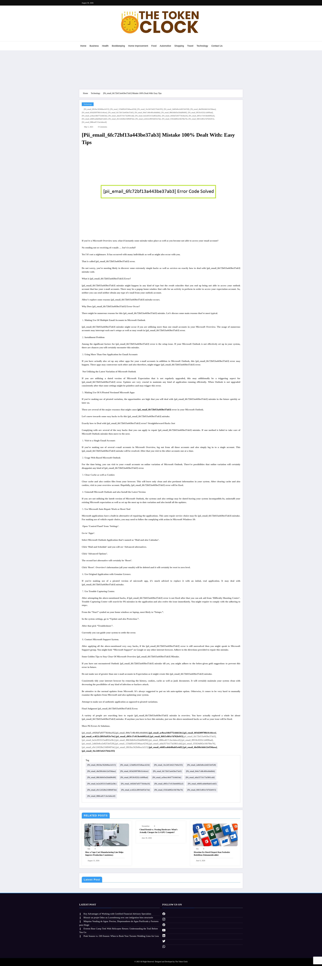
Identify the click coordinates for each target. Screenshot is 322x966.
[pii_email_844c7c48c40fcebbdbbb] (147, 112)
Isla (89, 849)
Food (153, 46)
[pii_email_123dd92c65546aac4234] (123, 109)
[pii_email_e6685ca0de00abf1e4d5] (94, 119)
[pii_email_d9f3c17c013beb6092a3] (201, 116)
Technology (202, 46)
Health (105, 46)
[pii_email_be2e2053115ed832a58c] (148, 116)
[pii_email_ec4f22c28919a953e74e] (148, 119)
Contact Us (217, 46)
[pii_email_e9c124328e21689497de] (121, 119)
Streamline (145, 826)
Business (94, 46)
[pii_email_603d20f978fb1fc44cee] (94, 112)
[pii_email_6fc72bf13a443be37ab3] (121, 112)
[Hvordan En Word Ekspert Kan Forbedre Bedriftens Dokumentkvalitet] (215, 835)
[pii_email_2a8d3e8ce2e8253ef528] (176, 109)
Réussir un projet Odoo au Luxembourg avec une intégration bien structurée (118, 917)
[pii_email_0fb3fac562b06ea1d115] (96, 109)
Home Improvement (138, 46)
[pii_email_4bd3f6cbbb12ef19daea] (203, 109)
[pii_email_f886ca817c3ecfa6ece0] (94, 122)
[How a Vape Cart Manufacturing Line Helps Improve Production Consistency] (106, 835)
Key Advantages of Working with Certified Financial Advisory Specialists (117, 913)
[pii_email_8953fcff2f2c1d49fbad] (200, 112)
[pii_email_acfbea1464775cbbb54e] (94, 116)
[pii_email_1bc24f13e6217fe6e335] (150, 109)
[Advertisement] (161, 69)
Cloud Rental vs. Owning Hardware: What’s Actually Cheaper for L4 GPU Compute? (158, 830)
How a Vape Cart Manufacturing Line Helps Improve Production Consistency (104, 853)
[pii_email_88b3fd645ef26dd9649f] (174, 112)
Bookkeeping (118, 46)
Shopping (179, 46)
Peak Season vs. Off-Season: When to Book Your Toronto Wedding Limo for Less (121, 936)
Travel (190, 46)
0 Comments (102, 127)
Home (83, 46)
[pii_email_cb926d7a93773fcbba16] (175, 116)
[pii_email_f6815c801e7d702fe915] (201, 119)
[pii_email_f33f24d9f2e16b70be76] (174, 119)
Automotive (165, 46)
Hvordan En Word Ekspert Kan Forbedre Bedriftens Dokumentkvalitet (212, 853)
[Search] (240, 46)
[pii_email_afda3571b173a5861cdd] (121, 116)
